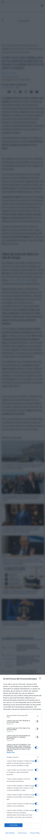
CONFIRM (14, 825)
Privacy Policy (35, 833)
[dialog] (22, 756)
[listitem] (22, 716)
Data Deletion (10, 833)
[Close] (41, 679)
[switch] (36, 721)
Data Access (22, 833)
